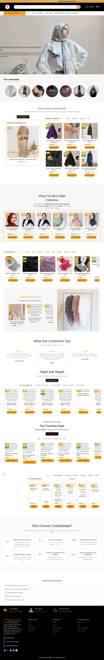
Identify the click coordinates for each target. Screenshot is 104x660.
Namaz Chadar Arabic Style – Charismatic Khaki (23, 159)
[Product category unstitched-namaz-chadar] (79, 91)
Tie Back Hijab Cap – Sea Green (95, 491)
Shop (29, 625)
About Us (79, 622)
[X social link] (7, 650)
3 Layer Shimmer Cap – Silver (82, 496)
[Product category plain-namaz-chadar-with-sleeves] (52, 91)
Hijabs (54, 622)
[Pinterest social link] (10, 650)
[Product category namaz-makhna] (93, 91)
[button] (54, 147)
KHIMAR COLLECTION (30, 297)
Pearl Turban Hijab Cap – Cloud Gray (58, 501)
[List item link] (13, 642)
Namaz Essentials (57, 628)
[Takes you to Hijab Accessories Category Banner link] (15, 474)
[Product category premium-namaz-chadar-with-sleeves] (38, 91)
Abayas (55, 625)
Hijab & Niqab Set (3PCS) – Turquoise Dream (29, 405)
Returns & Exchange (82, 628)
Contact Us (31, 630)
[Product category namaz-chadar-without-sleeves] (25, 91)
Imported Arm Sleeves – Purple (33, 490)
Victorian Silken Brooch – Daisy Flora (46, 490)
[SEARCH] (79, 7)
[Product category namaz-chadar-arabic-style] (11, 91)
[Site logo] (7, 6)
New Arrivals (56, 630)
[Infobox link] (19, 543)
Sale (54, 633)
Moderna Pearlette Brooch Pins (70, 493)
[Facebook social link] (5, 650)
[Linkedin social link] (13, 650)
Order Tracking (81, 630)
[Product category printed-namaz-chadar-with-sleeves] (66, 91)
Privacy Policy (31, 628)
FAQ (78, 625)
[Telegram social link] (16, 650)
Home (29, 622)
